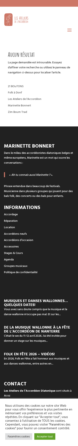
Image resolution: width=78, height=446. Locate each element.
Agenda (9, 259)
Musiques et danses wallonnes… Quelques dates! (36, 302)
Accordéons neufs (15, 233)
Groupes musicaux (15, 266)
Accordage (11, 214)
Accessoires (11, 246)
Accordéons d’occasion (18, 240)
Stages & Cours (13, 253)
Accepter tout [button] (45, 436)
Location (9, 227)
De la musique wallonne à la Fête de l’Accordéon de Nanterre (37, 329)
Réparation (11, 220)
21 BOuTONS (16, 86)
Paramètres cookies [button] (19, 436)
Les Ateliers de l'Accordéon (24, 99)
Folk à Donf (15, 92)
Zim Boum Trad (17, 112)
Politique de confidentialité (20, 272)
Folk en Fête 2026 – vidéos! (29, 354)
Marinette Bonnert (19, 105)
